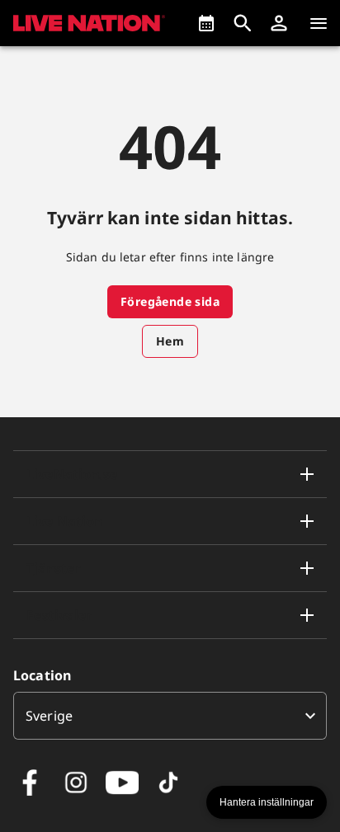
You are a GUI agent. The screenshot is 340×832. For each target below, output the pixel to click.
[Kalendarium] (206, 23)
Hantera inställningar (267, 802)
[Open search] (242, 23)
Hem (170, 341)
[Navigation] (318, 23)
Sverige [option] (49, 716)
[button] (279, 23)
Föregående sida (170, 301)
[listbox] (170, 716)
